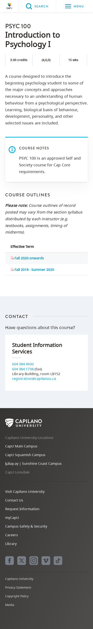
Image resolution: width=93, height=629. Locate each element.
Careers (11, 535)
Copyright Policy (17, 596)
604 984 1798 (23, 369)
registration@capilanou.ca (34, 378)
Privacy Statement (18, 587)
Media (9, 605)
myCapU (12, 517)
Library (11, 543)
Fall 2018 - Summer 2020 (34, 269)
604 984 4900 (23, 364)
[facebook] (9, 560)
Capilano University (9, 6)
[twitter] (21, 560)
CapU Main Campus (21, 446)
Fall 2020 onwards (29, 258)
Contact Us (14, 500)
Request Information (22, 509)
